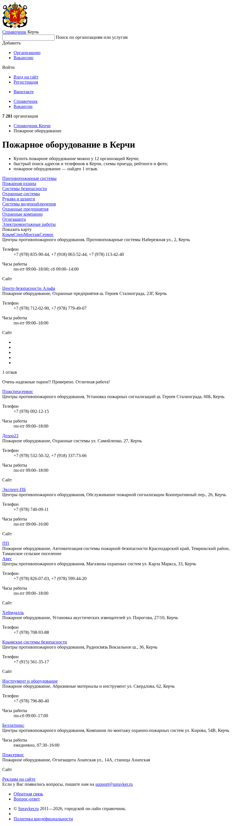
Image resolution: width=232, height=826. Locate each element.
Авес (7, 558)
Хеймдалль (13, 612)
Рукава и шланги (18, 198)
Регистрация (26, 82)
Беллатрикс (13, 725)
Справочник (14, 31)
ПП (5, 543)
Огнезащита (14, 219)
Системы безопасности (24, 188)
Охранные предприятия (25, 209)
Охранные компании (22, 214)
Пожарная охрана (19, 183)
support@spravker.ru (114, 784)
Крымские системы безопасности (34, 642)
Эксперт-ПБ (14, 489)
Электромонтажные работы (29, 224)
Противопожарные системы (29, 178)
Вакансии (23, 106)
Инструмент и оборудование (30, 681)
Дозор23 (10, 435)
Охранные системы (21, 193)
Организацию (27, 52)
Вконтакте (24, 91)
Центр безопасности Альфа (28, 288)
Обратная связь (28, 793)
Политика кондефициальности (43, 818)
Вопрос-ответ (27, 799)
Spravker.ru (28, 808)
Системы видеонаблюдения (29, 203)
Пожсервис (13, 754)
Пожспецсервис (17, 391)
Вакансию (23, 57)
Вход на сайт (26, 77)
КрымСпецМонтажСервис (28, 234)
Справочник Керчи (32, 125)
